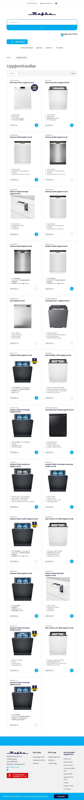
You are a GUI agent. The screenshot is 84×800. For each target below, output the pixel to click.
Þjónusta (39, 48)
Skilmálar (36, 763)
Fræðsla (48, 48)
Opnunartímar (68, 762)
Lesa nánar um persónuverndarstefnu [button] (35, 796)
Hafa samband (47, 3)
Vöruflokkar (20, 42)
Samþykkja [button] (61, 796)
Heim (8, 57)
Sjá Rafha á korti (13, 767)
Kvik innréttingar (27, 48)
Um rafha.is (67, 789)
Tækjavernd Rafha (39, 760)
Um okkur (59, 48)
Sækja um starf (68, 786)
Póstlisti (66, 783)
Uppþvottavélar (21, 57)
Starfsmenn (67, 759)
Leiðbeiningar (52, 763)
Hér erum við (32, 3)
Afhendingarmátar (39, 757)
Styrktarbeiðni (68, 774)
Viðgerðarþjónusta (54, 757)
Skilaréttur (51, 760)
